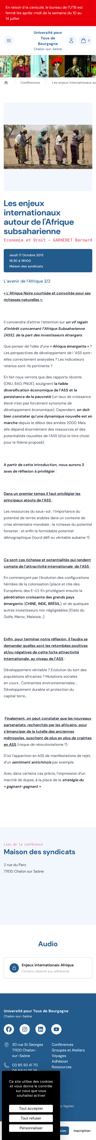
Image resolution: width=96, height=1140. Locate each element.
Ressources (62, 1066)
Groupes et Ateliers (68, 1050)
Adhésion (60, 1061)
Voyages (59, 1055)
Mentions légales (61, 1106)
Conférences (30, 82)
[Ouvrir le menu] (9, 40)
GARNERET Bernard (72, 240)
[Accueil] (6, 82)
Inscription (82, 1131)
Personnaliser (31, 1128)
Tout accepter (31, 1108)
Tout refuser (31, 1118)
